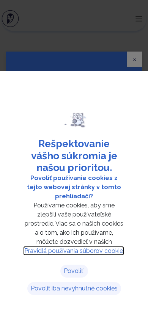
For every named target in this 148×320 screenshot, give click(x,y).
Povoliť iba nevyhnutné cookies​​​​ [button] (74, 288)
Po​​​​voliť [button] (74, 271)
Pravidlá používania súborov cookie (73, 250)
